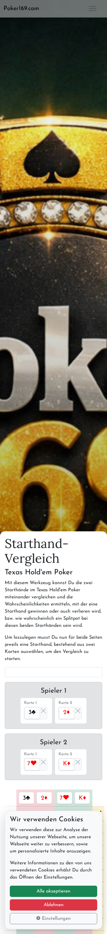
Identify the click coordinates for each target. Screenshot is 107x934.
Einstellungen (55, 918)
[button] (24, 9)
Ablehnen (54, 905)
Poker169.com (21, 9)
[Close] (43, 710)
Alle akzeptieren (53, 891)
